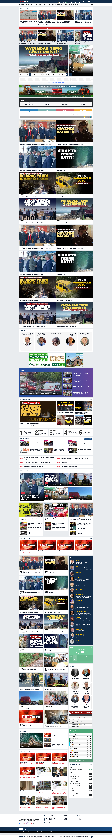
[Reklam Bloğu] (56, 90)
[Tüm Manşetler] (91, 399)
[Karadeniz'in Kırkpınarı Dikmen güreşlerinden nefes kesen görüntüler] (67, 393)
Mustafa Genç (78, 623)
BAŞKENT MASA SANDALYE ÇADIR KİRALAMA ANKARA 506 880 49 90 (59, 793)
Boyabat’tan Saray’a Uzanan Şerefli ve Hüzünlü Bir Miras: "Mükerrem (83, 597)
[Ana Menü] (92, 4)
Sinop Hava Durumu (49, 815)
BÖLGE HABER (40, 430)
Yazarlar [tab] (22, 330)
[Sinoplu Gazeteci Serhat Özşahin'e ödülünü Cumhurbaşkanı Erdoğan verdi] (47, 745)
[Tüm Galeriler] (66, 731)
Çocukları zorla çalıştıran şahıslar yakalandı (29, 689)
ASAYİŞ (21, 688)
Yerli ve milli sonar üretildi (50, 689)
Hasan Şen (41, 347)
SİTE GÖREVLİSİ (41, 552)
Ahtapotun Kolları (79, 591)
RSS (22, 829)
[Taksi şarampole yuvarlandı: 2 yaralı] (74, 183)
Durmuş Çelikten (85, 347)
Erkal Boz (77, 617)
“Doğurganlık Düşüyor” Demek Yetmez (82, 608)
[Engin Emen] (56, 341)
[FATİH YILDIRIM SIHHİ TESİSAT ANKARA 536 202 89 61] (65, 545)
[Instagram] (27, 823)
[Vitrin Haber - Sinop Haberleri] (23, 1)
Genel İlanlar (77, 550)
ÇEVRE (21, 668)
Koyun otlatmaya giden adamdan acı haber (29, 650)
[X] (23, 823)
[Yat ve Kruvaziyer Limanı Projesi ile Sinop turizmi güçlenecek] (37, 209)
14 (50, 75)
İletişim (65, 815)
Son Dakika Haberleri (50, 820)
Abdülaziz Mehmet (79, 594)
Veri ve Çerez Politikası (63, 831)
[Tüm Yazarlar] (91, 330)
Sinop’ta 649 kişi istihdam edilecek (86, 433)
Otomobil (38, 806)
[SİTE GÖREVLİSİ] (46, 545)
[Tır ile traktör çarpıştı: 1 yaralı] (31, 698)
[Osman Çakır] (27, 341)
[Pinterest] (25, 823)
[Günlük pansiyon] (27, 785)
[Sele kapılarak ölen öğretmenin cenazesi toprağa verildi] (56, 660)
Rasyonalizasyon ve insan (56, 334)
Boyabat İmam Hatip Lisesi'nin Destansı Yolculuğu (27, 334)
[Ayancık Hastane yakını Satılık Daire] (59, 801)
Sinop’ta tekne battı (61, 170)
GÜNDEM (21, 4)
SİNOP (58, 4)
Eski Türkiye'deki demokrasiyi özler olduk (83, 636)
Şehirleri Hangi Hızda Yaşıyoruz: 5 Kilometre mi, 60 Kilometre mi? (82, 602)
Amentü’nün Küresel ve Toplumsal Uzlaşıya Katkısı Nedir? (70, 334)
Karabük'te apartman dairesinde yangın (53, 726)
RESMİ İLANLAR (68, 4)
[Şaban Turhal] (72, 607)
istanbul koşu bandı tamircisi (26, 807)
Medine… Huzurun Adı (84, 334)
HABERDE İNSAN (48, 706)
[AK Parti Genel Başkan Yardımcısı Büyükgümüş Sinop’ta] (37, 157)
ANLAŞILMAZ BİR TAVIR (80, 630)
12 (46, 75)
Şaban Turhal (78, 606)
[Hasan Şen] (41, 341)
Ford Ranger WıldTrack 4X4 (42, 807)
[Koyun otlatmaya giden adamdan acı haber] (31, 641)
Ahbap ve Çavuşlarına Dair (81, 642)
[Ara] (92, 1)
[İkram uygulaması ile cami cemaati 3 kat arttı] (56, 698)
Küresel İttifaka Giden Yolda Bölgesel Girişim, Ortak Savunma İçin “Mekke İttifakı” (82, 619)
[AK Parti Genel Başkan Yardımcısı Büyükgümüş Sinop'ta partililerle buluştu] (37, 131)
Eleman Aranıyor (24, 550)
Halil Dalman (78, 629)
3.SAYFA (27, 4)
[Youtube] (31, 823)
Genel (46, 668)
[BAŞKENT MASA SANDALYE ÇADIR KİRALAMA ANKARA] (43, 771)
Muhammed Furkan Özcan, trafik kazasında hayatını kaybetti (70, 144)
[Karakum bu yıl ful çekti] (47, 739)
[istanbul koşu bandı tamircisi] (27, 801)
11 (43, 75)
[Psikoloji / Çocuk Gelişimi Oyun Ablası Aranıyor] (28, 545)
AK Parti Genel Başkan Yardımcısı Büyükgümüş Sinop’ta (32, 170)
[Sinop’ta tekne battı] (74, 157)
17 (57, 75)
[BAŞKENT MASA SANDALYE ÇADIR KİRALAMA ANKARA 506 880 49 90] (59, 785)
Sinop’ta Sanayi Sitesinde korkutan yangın (29, 196)
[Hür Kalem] (72, 641)
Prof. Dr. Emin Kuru (79, 634)
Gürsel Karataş (79, 589)
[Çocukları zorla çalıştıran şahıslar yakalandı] (31, 680)
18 (60, 75)
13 (48, 75)
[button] (91, 28)
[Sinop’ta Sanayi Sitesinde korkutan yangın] (37, 183)
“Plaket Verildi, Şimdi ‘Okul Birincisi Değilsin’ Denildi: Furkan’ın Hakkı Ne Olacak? (83, 614)
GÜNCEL (32, 4)
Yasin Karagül (78, 600)
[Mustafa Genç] (72, 624)
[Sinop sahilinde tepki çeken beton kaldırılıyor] (74, 209)
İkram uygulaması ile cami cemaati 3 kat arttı (54, 708)
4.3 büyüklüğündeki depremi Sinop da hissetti (42, 433)
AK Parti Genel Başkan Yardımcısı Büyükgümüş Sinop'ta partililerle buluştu (36, 144)
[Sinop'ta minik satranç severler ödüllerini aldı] (67, 380)
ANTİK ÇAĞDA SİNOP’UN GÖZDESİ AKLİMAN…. (83, 625)
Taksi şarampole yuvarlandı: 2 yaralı (64, 196)
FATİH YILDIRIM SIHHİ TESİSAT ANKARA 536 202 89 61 (63, 552)
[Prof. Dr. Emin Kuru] (72, 635)
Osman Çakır (27, 347)
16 (55, 75)
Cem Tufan (70, 347)
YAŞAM (44, 4)
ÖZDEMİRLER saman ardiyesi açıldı (82, 552)
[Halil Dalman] (72, 630)
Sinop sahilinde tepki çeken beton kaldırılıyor (66, 222)
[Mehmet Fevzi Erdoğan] (72, 613)
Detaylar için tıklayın (80, 760)
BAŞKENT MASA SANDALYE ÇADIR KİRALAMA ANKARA (43, 778)
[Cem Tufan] (70, 341)
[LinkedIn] (29, 823)
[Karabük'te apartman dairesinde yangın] (56, 717)
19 (62, 75)
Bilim (46, 688)
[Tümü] (91, 100)
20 (64, 75)
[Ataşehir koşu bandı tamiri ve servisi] (59, 771)
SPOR (62, 4)
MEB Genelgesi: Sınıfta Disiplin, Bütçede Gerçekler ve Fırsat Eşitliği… (41, 334)
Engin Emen (56, 347)
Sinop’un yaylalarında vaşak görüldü (28, 669)
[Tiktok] (33, 823)
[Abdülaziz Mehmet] (72, 596)
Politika (49, 4)
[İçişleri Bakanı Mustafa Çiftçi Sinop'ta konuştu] (67, 374)
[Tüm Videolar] (91, 370)
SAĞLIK (54, 4)
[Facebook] (20, 823)
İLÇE (36, 4)
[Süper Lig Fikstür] (91, 764)
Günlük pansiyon (23, 792)
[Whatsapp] (35, 823)
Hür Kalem (77, 640)
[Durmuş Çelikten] (84, 341)
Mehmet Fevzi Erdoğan (80, 611)
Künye (80, 815)
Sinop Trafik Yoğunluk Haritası (52, 817)
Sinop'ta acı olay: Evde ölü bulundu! (27, 433)
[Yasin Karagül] (72, 601)
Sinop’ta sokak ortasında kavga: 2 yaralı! (57, 433)
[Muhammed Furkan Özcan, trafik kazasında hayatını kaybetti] (74, 131)
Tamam (70, 831)
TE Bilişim (91, 829)
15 (53, 75)
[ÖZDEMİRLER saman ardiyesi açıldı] (83, 545)
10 (41, 75)
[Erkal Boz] (72, 618)
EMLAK (58, 550)
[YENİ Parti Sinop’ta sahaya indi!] (67, 386)
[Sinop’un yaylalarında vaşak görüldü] (31, 660)
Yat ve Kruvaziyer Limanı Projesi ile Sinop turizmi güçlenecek (33, 222)
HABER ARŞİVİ (76, 4)
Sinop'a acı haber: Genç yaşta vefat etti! (72, 433)
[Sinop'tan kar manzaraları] (47, 735)
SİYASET (40, 4)
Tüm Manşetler (49, 819)
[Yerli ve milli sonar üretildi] (56, 680)
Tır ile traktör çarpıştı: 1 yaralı (26, 708)
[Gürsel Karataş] (72, 590)
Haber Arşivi (48, 822)
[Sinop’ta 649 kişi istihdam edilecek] (56, 641)
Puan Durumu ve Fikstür (50, 818)
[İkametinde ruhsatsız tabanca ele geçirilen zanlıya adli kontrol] (31, 716)
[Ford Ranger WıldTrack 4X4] (43, 801)
